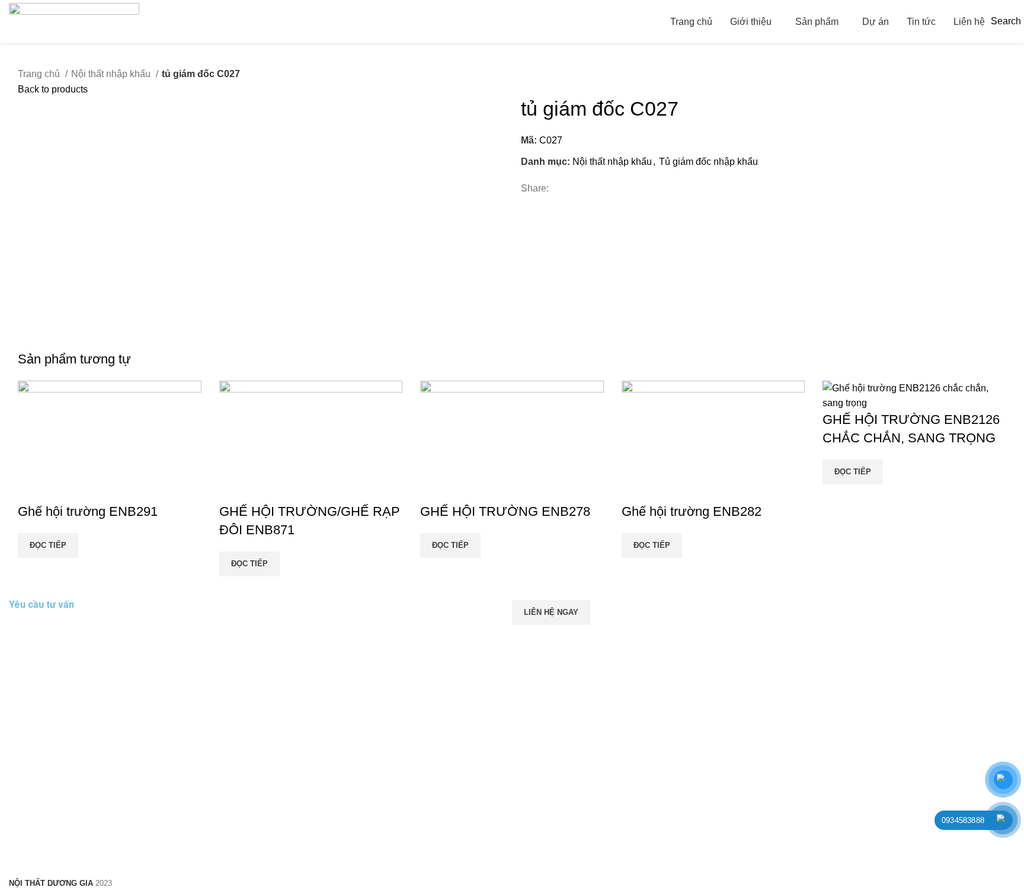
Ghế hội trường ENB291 (88, 511)
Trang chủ (40, 74)
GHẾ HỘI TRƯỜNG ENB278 (505, 511)
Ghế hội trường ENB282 (691, 511)
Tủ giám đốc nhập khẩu (708, 162)
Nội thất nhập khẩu (112, 74)
